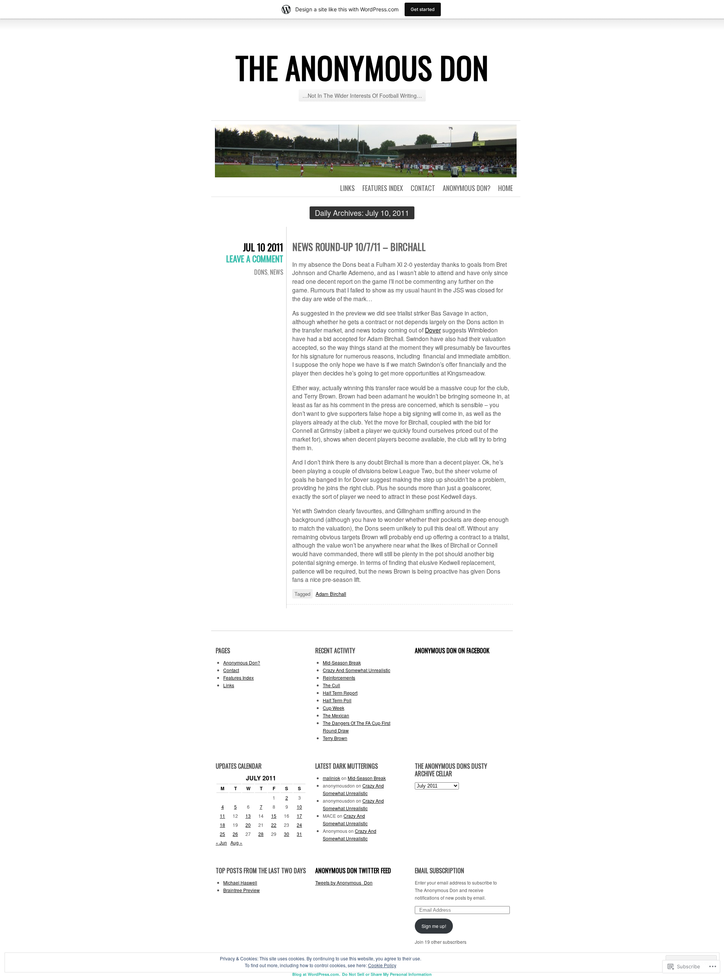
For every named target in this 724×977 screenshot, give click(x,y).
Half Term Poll (337, 700)
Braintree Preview (241, 890)
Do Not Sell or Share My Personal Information (387, 974)
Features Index (382, 188)
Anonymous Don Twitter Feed (353, 870)
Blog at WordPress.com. (316, 974)
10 (299, 806)
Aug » (236, 842)
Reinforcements (339, 677)
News (276, 272)
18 (222, 825)
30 (286, 834)
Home (505, 188)
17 (299, 815)
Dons (260, 272)
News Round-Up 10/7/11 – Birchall (359, 247)
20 (248, 825)
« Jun (221, 842)
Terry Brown (335, 738)
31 (299, 834)
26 (235, 834)
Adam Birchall (331, 593)
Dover (433, 330)
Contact (423, 188)
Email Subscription (439, 870)
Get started (423, 9)
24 (299, 825)
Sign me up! (434, 926)
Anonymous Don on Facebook (452, 650)
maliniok (331, 778)
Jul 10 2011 (263, 247)
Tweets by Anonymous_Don (344, 882)
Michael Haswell (240, 882)
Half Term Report (340, 692)
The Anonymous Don (362, 67)
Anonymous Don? (467, 188)
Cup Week (333, 708)
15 (273, 815)
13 (248, 815)
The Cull (331, 685)
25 (222, 834)
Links (347, 188)
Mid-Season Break (342, 662)
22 (273, 825)
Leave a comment (254, 258)
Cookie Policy (382, 965)
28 (261, 834)
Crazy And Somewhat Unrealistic (356, 670)
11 (222, 815)
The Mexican (336, 715)
